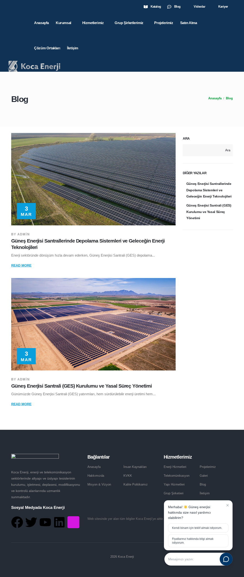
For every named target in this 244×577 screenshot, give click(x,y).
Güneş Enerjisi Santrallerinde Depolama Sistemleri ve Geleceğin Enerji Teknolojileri (209, 190)
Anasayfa (41, 23)
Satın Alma (188, 23)
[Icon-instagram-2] (73, 522)
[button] (233, 7)
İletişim (72, 48)
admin (23, 234)
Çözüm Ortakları (47, 48)
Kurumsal (63, 23)
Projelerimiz (163, 23)
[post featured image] (93, 179)
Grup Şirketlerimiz (129, 23)
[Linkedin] (59, 522)
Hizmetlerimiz (93, 23)
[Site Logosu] (34, 66)
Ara (186, 138)
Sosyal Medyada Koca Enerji (38, 507)
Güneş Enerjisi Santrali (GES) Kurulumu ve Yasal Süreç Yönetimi (81, 386)
